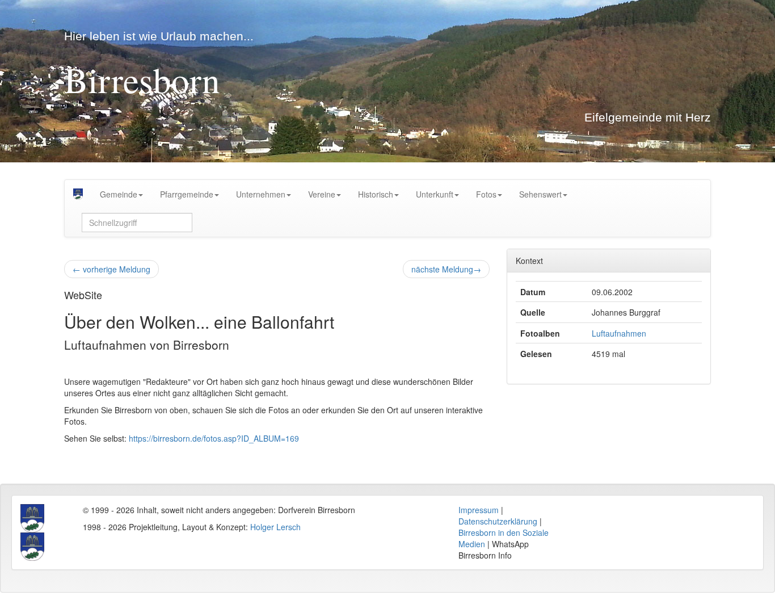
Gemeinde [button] (118, 194)
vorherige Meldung (111, 269)
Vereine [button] (321, 194)
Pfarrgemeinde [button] (186, 194)
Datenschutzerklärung (497, 521)
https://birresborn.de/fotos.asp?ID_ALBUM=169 (214, 438)
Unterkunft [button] (434, 194)
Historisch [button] (375, 194)
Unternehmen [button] (260, 194)
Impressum (478, 509)
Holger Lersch (275, 526)
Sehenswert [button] (540, 194)
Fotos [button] (486, 194)
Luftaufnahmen (619, 333)
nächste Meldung (446, 269)
